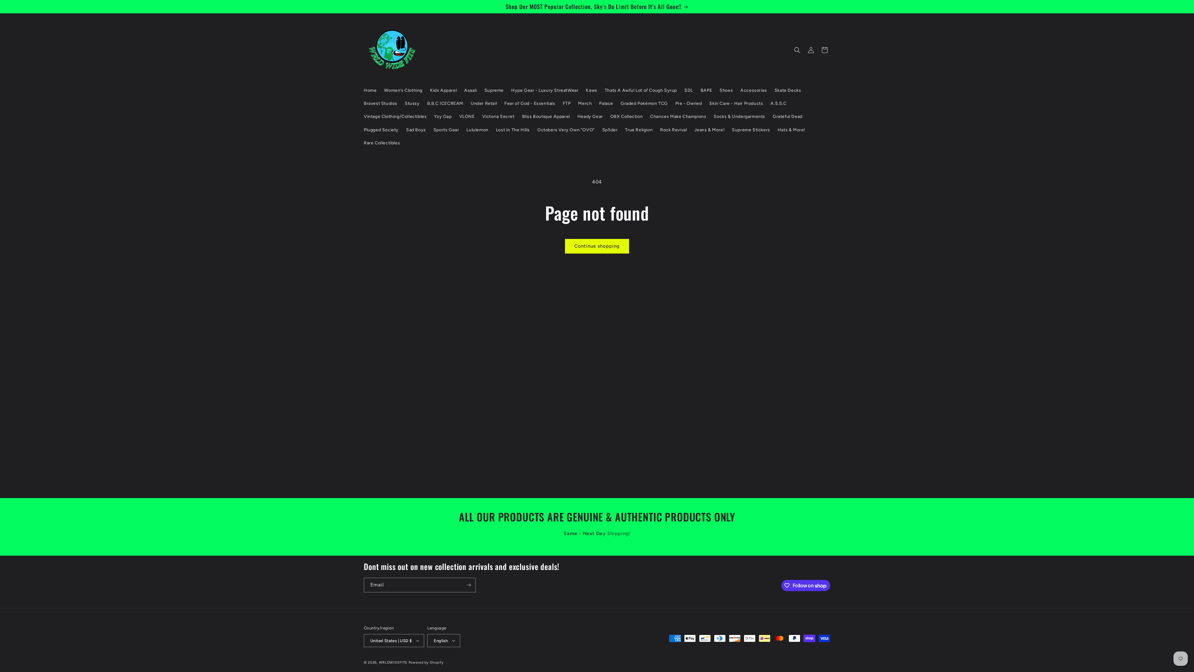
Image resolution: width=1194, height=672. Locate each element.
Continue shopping (597, 246)
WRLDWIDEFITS (393, 662)
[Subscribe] (468, 585)
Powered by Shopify (426, 662)
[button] (797, 50)
